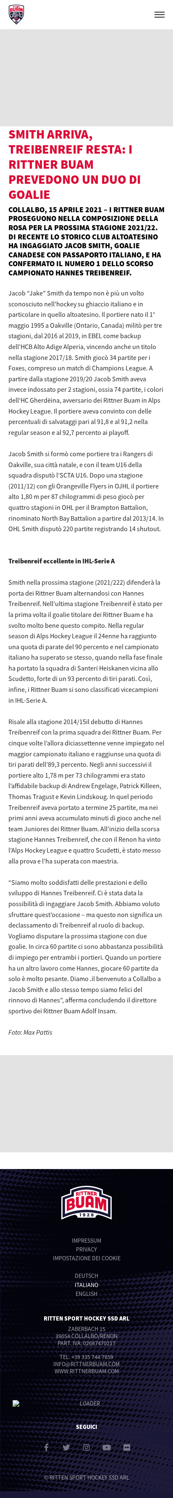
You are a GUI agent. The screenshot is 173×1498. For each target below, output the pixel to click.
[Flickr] (127, 1447)
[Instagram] (86, 1447)
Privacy (86, 1249)
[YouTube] (107, 1447)
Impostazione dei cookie (87, 1258)
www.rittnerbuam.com (87, 1371)
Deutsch (86, 1276)
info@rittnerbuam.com (86, 1364)
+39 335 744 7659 (92, 1357)
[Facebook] (46, 1447)
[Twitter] (66, 1447)
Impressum (86, 1240)
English (86, 1294)
